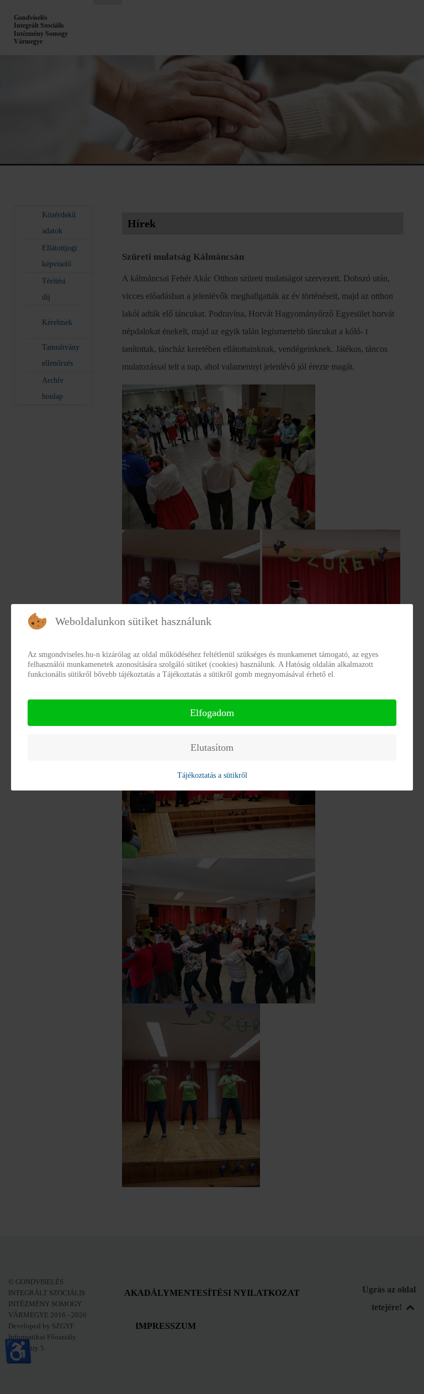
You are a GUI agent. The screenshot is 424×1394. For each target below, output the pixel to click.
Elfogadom (212, 712)
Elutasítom (212, 747)
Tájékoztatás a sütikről (212, 775)
